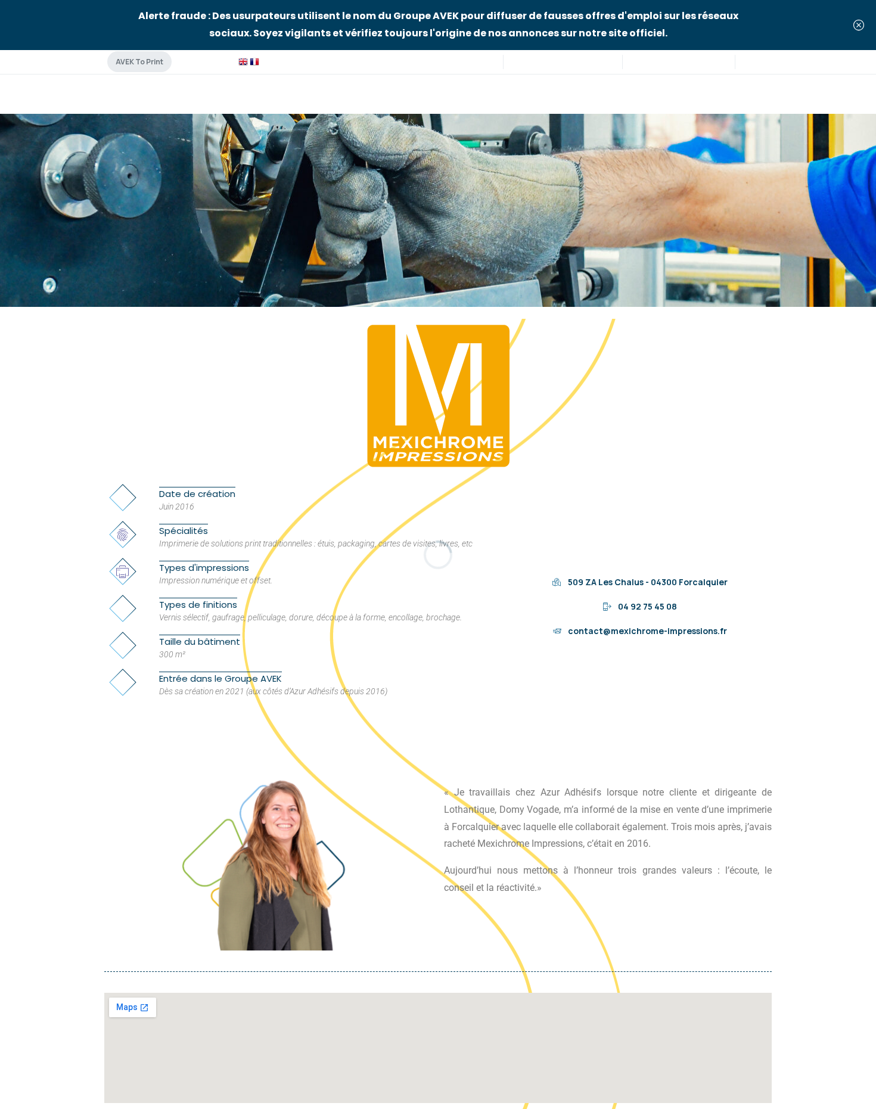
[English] (243, 61)
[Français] (254, 61)
